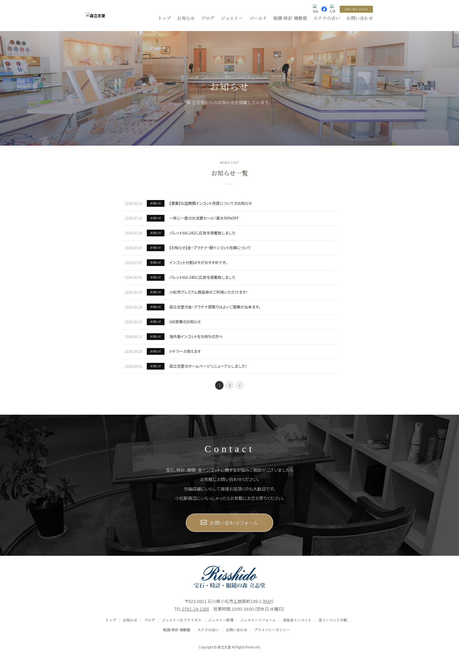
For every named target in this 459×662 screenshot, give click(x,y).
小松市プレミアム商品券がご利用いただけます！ (208, 292)
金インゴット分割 (332, 619)
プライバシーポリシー (272, 629)
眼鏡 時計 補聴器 (290, 18)
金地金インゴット (297, 619)
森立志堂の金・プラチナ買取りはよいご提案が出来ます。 (215, 307)
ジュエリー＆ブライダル (181, 619)
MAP (268, 601)
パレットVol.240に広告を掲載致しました (202, 277)
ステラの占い (326, 18)
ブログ (207, 18)
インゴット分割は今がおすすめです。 (198, 262)
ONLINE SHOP (356, 9)
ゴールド (258, 18)
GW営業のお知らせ (185, 321)
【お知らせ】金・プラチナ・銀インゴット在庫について (210, 247)
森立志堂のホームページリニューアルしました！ (208, 366)
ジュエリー (232, 18)
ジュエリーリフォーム (258, 619)
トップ (164, 18)
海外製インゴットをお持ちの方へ (196, 336)
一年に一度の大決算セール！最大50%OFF (204, 218)
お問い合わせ (359, 18)
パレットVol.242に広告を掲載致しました (202, 233)
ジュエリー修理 (220, 619)
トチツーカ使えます (185, 351)
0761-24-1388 (195, 609)
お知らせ (186, 18)
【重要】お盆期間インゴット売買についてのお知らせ (210, 203)
